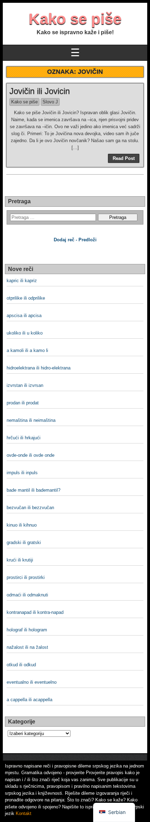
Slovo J (50, 101)
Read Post (124, 158)
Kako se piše (75, 18)
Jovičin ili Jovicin (39, 91)
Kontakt (23, 813)
